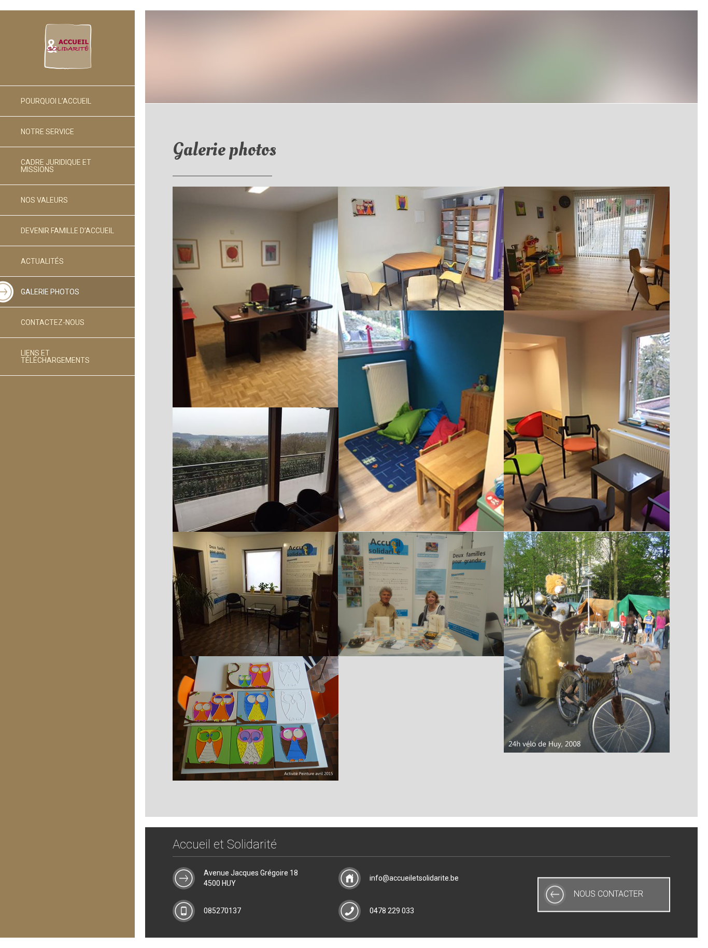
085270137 (222, 911)
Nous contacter (608, 894)
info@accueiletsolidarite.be (414, 878)
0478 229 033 (392, 911)
